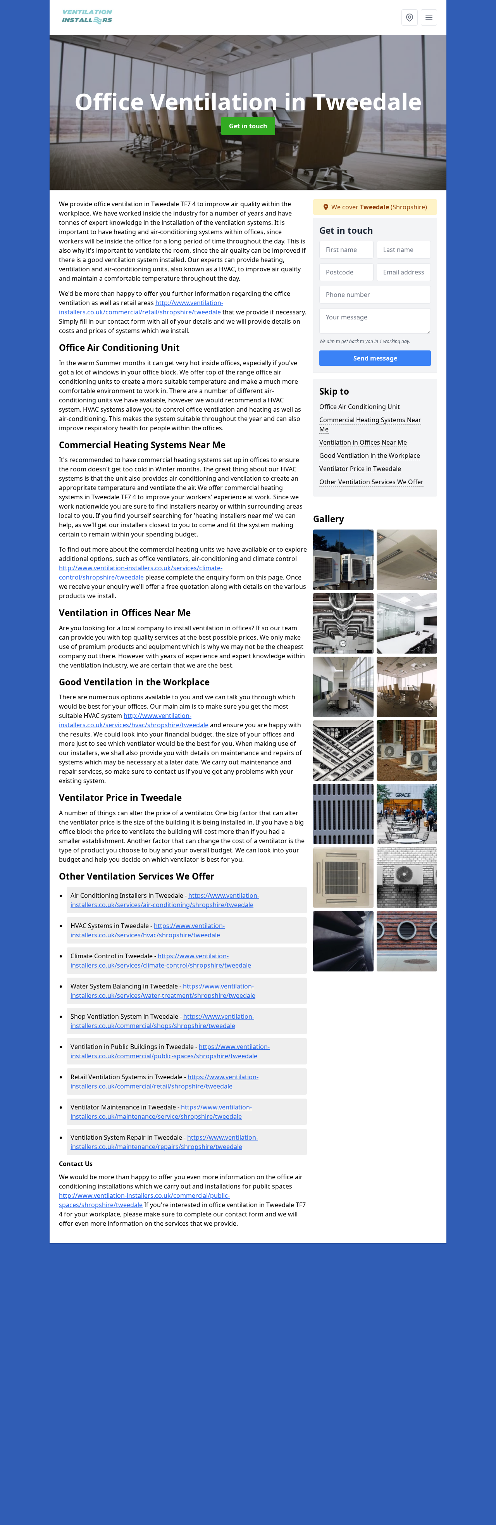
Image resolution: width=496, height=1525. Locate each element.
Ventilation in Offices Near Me (363, 442)
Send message (375, 358)
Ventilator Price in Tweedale (360, 468)
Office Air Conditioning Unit (359, 406)
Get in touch (248, 126)
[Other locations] (409, 17)
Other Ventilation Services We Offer (371, 482)
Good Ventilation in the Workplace (369, 455)
